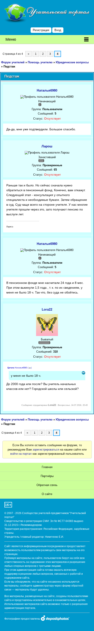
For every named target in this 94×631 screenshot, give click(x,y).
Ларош (47, 146)
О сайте (47, 494)
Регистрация (41, 30)
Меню (10, 39)
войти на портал (21, 453)
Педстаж (9, 66)
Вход (57, 30)
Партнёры (47, 476)
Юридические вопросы (72, 62)
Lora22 (47, 309)
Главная (47, 467)
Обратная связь (47, 485)
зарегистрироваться (46, 449)
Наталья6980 (47, 90)
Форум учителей (12, 62)
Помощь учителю (40, 62)
